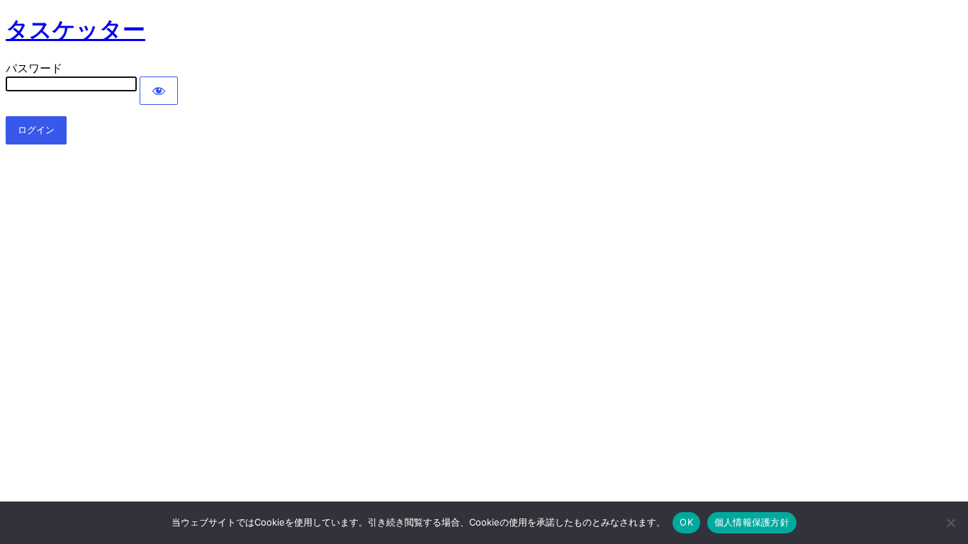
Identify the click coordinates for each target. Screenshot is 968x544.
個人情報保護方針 (751, 522)
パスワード (34, 68)
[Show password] (159, 90)
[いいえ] (950, 523)
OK (686, 522)
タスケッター (75, 29)
